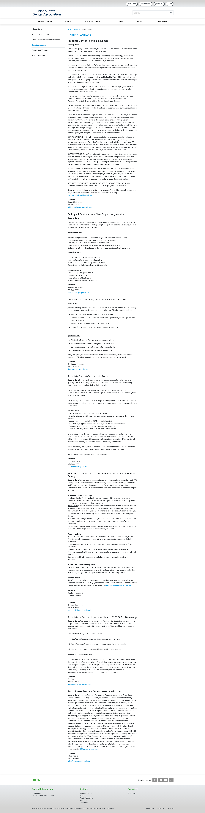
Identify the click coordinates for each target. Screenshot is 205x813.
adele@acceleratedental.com (79, 761)
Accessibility (132, 793)
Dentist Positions (39, 45)
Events (68, 21)
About (140, 21)
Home (69, 29)
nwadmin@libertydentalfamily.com (81, 610)
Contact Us (132, 4)
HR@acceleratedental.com (89, 749)
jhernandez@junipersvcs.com (79, 292)
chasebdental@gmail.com (78, 466)
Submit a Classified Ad (40, 34)
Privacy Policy (150, 808)
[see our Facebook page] (154, 780)
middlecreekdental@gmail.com (80, 195)
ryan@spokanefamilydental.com (118, 585)
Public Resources (92, 21)
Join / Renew (161, 21)
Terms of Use (160, 808)
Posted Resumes (38, 55)
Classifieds (118, 21)
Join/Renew (159, 4)
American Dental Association (42, 795)
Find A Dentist (146, 4)
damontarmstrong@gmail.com (80, 369)
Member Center (45, 21)
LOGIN (170, 4)
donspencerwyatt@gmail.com (79, 684)
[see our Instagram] (160, 780)
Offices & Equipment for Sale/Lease (46, 40)
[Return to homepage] (59, 13)
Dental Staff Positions (40, 50)
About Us (83, 800)
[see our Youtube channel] (165, 780)
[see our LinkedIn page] (171, 780)
